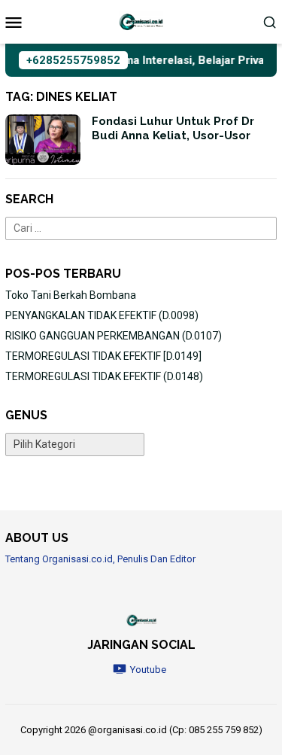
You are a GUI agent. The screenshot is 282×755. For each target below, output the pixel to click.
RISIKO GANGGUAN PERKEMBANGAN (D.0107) (113, 336)
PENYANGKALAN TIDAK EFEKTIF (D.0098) (102, 315)
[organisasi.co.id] (141, 21)
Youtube (148, 669)
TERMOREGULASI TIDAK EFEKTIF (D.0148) (104, 376)
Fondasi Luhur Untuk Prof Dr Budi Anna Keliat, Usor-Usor (173, 128)
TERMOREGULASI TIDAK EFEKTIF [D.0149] (103, 356)
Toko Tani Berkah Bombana (70, 295)
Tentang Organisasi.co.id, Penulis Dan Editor (100, 559)
